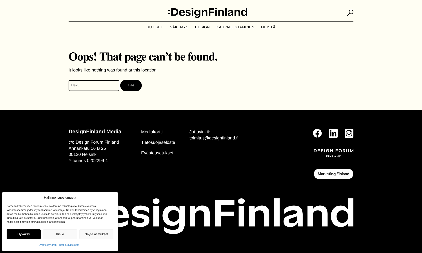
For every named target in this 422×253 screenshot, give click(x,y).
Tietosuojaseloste (69, 244)
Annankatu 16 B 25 (87, 148)
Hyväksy (23, 234)
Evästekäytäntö (47, 244)
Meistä (268, 27)
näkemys (179, 27)
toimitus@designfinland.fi (213, 138)
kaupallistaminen (235, 27)
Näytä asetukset (96, 234)
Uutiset (155, 27)
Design (202, 27)
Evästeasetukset (157, 153)
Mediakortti (152, 132)
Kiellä (60, 234)
